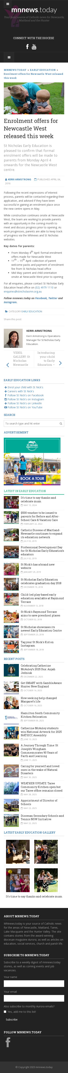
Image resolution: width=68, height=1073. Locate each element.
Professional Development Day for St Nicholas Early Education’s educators (42, 550)
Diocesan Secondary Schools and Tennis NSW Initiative (42, 817)
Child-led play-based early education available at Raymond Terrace (42, 598)
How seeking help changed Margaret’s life (39, 699)
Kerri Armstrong (39, 331)
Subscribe (12, 1019)
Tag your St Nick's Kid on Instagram (37, 644)
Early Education (32, 311)
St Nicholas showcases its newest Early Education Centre (41, 628)
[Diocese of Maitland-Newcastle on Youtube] (34, 46)
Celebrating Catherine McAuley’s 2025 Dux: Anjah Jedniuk (38, 669)
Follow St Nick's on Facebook (26, 395)
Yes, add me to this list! (22, 1011)
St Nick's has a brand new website (38, 566)
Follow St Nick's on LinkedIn (25, 403)
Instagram (10, 302)
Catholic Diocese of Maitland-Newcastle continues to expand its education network (41, 533)
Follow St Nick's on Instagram (26, 399)
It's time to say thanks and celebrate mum (38, 499)
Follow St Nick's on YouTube (25, 407)
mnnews (34, 9)
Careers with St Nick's (21, 391)
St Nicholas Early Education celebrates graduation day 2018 (41, 581)
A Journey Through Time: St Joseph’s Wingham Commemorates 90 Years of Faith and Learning (39, 751)
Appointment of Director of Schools (39, 802)
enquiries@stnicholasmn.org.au (23, 291)
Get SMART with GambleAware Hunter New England (41, 684)
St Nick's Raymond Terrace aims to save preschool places (40, 613)
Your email (10, 991)
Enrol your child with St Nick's (25, 387)
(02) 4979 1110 (44, 287)
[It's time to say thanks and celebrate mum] (18, 851)
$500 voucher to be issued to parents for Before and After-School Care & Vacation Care (40, 516)
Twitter (52, 298)
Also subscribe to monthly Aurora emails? (29, 1006)
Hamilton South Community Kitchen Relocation (40, 715)
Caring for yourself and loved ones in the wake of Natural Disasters (40, 769)
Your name (10, 977)
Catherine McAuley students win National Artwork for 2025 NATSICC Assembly (41, 731)
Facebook (41, 298)
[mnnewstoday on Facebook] (27, 46)
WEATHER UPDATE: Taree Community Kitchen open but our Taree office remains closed (42, 786)
